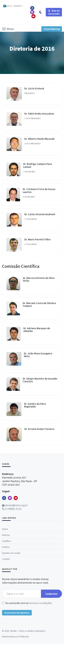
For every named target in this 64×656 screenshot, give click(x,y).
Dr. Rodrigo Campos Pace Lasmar (37, 165)
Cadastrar (51, 593)
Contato (6, 558)
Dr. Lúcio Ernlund (34, 88)
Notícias (6, 534)
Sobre (5, 528)
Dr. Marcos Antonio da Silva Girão (38, 279)
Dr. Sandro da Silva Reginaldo (35, 405)
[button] (8, 28)
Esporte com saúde (11, 552)
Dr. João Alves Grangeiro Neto (38, 355)
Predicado (24, 636)
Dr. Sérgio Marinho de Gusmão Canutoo (40, 380)
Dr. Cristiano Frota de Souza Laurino (39, 190)
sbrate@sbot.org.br (16, 505)
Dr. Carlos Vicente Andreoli (39, 214)
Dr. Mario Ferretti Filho (37, 239)
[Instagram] (10, 498)
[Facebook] (4, 498)
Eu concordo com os (28, 603)
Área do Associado (54, 12)
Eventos (5, 546)
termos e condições (40, 603)
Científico (6, 540)
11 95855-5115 (13, 508)
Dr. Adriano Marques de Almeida (36, 329)
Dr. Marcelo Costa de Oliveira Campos (39, 304)
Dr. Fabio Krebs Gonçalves (39, 113)
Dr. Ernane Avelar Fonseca (39, 429)
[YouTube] (16, 498)
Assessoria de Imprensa (17, 612)
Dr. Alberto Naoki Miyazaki (39, 138)
